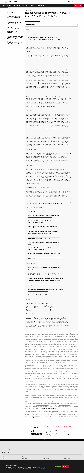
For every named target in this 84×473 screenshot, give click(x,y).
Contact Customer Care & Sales (48, 456)
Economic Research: (33, 267)
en (69, 1)
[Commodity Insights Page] (43, 440)
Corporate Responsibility (67, 458)
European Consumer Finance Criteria (35, 124)
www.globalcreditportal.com (33, 318)
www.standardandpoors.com (32, 321)
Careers (64, 456)
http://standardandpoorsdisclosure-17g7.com (50, 203)
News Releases (24, 458)
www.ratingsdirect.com (64, 405)
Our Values (3, 456)
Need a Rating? (78, 5)
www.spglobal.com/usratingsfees (48, 408)
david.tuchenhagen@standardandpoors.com (49, 435)
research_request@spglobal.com (32, 417)
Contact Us (75, 1)
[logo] (5, 2)
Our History (3, 458)
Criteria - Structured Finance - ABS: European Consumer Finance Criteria (45, 257)
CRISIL (44, 449)
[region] (42, 466)
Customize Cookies (57, 466)
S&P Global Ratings (7, 444)
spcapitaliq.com (49, 318)
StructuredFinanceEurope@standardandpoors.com (68, 434)
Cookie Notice (42, 468)
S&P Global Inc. (6, 452)
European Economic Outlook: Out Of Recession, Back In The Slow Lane (44, 284)
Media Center (24, 449)
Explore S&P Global (14, 1)
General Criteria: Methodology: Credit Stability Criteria (40, 253)
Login (81, 1)
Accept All (65, 466)
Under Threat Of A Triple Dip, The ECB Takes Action (49, 267)
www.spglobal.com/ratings (43, 405)
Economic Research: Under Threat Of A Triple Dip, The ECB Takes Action (45, 101)
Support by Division (46, 458)
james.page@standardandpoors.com (58, 433)
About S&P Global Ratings (6, 449)
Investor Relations (25, 456)
